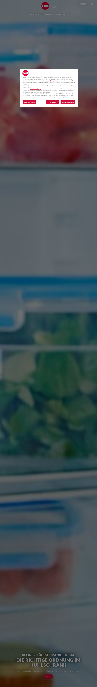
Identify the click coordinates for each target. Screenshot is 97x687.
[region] (49, 88)
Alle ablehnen (52, 102)
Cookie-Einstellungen (29, 102)
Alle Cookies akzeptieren (68, 102)
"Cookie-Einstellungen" (35, 89)
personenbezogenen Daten (52, 80)
